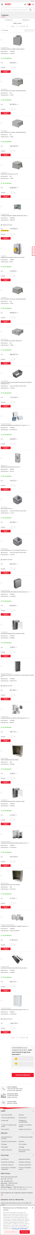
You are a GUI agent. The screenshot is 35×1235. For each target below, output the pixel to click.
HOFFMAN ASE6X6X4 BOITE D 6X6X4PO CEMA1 (13, 801)
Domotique (4, 1147)
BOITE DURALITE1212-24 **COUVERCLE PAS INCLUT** (14, 550)
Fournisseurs (23, 1117)
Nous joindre (5, 1129)
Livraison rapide (11, 1101)
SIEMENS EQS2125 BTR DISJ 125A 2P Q (10, 467)
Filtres (8, 20)
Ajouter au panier (6, 71)
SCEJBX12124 (4, 339)
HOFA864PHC (4, 716)
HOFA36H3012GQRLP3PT (7, 925)
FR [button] (32, 1)
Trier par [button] (25, 20)
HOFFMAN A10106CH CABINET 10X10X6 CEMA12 (12, 49)
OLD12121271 (4, 507)
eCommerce (5, 1159)
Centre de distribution (8, 1117)
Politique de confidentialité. (20, 1228)
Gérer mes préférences (11, 1232)
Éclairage (4, 1144)
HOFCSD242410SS (6, 841)
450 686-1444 (9, 1185)
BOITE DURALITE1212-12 (6, 508)
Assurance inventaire (7, 1162)
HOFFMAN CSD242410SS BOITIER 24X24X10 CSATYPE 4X (15, 843)
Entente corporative (25, 1165)
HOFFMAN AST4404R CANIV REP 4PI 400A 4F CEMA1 (14, 968)
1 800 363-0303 (17, 1187)
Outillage (21, 1147)
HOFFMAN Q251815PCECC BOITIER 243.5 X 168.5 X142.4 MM (16, 425)
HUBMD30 (3, 256)
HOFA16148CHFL (5, 590)
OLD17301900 (4, 381)
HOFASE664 (4, 800)
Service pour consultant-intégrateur (8, 1168)
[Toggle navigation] (2, 4)
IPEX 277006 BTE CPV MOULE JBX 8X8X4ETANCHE (13, 132)
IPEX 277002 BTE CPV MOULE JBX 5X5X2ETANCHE (13, 299)
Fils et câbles (23, 1144)
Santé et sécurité (6, 1150)
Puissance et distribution (9, 1141)
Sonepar (21, 1115)
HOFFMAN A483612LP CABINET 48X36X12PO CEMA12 (14, 215)
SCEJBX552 (4, 297)
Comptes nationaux (25, 1162)
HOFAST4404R (5, 966)
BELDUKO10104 (5, 883)
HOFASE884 (4, 632)
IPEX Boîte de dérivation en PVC (9, 174)
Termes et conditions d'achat (25, 1125)
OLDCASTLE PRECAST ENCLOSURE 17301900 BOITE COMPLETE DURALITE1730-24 (16, 383)
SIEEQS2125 (4, 465)
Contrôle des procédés (26, 1137)
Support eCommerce (25, 1129)
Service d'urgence (12, 1087)
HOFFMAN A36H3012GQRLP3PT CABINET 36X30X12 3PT (15, 926)
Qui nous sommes (6, 1115)
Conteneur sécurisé (7, 1165)
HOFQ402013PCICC (6, 673)
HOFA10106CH (4, 47)
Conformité (4, 1120)
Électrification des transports (24, 1150)
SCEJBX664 (4, 89)
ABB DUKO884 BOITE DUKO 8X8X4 (9, 760)
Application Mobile (24, 1159)
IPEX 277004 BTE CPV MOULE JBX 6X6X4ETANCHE (13, 90)
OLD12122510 (4, 549)
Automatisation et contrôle (6, 1137)
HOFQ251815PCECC (6, 424)
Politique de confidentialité (23, 1121)
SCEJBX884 (4, 131)
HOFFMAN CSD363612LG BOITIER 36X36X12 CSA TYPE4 (15, 1009)
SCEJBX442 (4, 172)
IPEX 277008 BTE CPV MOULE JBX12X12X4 (11, 340)
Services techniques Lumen (25, 1168)
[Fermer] (32, 1208)
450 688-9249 (8, 1181)
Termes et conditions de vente (8, 1125)
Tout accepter (24, 1232)
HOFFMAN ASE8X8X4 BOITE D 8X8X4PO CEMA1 (13, 633)
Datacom (21, 1141)
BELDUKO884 (4, 758)
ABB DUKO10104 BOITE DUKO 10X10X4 (10, 884)
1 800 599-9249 (12, 1183)
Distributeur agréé (12, 1094)
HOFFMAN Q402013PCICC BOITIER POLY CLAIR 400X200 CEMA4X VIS (17, 675)
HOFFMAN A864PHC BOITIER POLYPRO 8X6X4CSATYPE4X (15, 718)
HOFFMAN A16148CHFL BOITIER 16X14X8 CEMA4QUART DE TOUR (17, 592)
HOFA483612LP (5, 214)
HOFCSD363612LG (6, 1008)
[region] (17, 1220)
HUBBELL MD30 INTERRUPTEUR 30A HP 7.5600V (13, 257)
